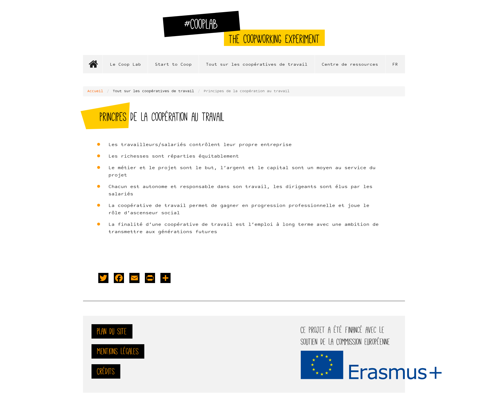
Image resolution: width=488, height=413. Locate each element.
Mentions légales (118, 351)
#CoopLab (204, 26)
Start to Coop (173, 65)
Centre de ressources (350, 65)
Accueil (92, 64)
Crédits (106, 371)
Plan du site (112, 331)
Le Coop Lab (125, 65)
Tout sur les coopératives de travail (257, 65)
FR (395, 65)
